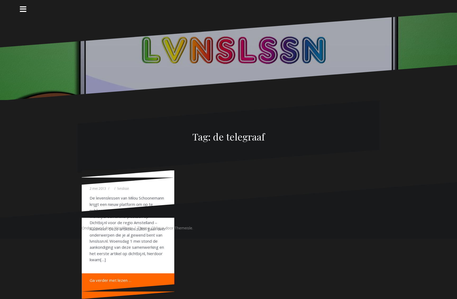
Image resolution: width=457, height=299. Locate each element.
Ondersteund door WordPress (107, 227)
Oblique (157, 227)
